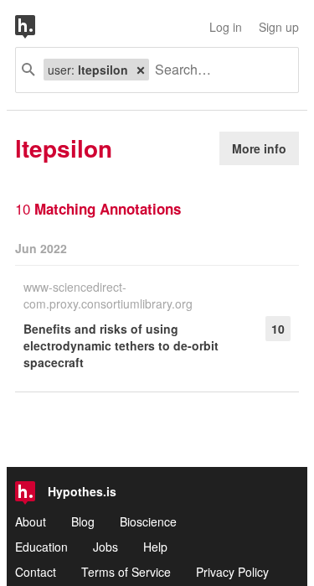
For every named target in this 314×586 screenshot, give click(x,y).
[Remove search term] (140, 69)
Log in (225, 26)
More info (259, 148)
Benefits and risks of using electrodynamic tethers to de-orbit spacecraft (121, 345)
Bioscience (148, 521)
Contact (35, 571)
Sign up (279, 26)
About (30, 521)
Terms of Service (126, 571)
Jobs (105, 546)
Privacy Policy (232, 571)
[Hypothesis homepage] (37, 27)
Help (155, 546)
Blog (83, 521)
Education (41, 546)
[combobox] (217, 70)
